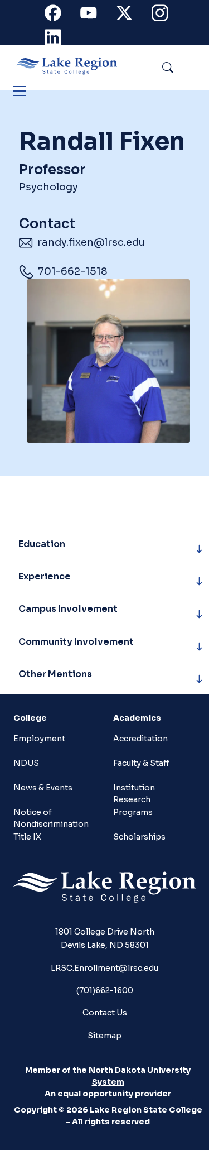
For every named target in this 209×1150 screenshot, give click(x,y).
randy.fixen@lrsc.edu (91, 242)
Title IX (27, 837)
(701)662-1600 (104, 990)
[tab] (107, 548)
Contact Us (104, 1013)
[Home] (71, 66)
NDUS (26, 763)
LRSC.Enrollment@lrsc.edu (104, 968)
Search (193, 65)
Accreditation (140, 739)
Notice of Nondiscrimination (48, 817)
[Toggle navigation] (19, 91)
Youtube (95, 15)
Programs (133, 812)
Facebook (59, 15)
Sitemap (104, 1036)
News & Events (42, 788)
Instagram (166, 15)
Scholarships (139, 837)
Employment (39, 739)
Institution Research (134, 792)
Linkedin (59, 40)
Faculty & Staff (141, 763)
